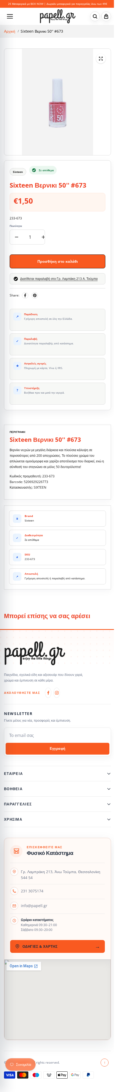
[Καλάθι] (106, 16)
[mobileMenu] (10, 16)
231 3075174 (32, 890)
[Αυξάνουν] (43, 237)
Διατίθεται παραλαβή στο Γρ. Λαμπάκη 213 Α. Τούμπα (59, 279)
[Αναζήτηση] (95, 16)
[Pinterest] (35, 295)
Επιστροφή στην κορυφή (102, 1062)
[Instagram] (56, 693)
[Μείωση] (16, 237)
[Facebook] (25, 295)
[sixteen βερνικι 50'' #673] (101, 58)
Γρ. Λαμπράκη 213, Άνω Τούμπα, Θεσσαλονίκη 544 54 (60, 874)
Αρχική (9, 31)
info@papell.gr (34, 905)
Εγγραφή (58, 749)
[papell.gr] (58, 16)
